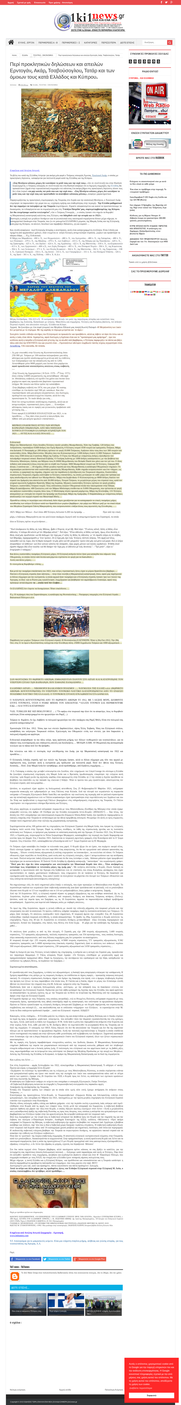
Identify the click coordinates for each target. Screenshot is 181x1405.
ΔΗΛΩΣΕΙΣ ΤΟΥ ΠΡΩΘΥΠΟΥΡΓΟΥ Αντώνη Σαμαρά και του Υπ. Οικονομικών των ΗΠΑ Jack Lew (149, 241)
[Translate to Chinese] (143, 292)
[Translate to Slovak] (151, 295)
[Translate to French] (131, 292)
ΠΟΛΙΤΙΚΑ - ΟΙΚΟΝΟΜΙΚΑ (48, 85)
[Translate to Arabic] (140, 292)
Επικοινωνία (39, 3)
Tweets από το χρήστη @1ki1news (143, 262)
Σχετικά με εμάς (24, 3)
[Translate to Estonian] (146, 292)
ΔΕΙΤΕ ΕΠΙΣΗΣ (127, 42)
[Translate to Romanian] (146, 295)
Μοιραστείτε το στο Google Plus (92, 1259)
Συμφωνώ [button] (151, 1395)
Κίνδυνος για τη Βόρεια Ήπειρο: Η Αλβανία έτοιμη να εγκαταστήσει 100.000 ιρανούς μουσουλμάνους (147, 218)
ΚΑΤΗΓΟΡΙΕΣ (90, 42)
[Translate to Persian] (162, 292)
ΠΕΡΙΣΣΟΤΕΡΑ (108, 42)
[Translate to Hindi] (151, 292)
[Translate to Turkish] (137, 292)
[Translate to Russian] (148, 295)
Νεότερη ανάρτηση (17, 1390)
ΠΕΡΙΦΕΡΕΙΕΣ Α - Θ (48, 42)
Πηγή (12, 1252)
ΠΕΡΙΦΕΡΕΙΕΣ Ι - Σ (71, 42)
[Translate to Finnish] (148, 292)
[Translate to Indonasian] (154, 292)
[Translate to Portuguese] (168, 292)
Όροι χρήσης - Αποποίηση (61, 3)
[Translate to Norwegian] (165, 292)
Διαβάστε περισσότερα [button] (140, 1388)
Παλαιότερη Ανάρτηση (114, 1390)
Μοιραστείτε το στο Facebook (28, 1259)
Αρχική (11, 3)
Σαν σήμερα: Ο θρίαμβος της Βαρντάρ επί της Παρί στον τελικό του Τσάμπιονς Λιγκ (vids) (148, 207)
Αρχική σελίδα (65, 1390)
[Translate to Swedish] (154, 295)
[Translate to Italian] (157, 292)
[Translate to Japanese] (160, 292)
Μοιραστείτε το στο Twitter (59, 1259)
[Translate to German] (134, 292)
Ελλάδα (35, 85)
